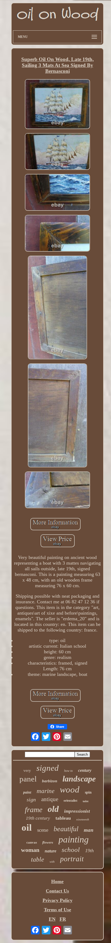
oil (27, 827)
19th (89, 850)
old (53, 809)
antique (49, 799)
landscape (79, 778)
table (37, 859)
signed (47, 768)
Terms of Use (57, 909)
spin (88, 792)
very (27, 770)
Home (57, 881)
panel (28, 779)
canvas (31, 842)
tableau (63, 818)
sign (31, 799)
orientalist (70, 800)
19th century (38, 818)
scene (42, 830)
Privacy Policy (57, 900)
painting (73, 839)
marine (45, 791)
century (84, 770)
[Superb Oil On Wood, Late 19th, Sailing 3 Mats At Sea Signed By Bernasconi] (57, 105)
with (52, 861)
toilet (85, 801)
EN (52, 919)
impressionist (77, 811)
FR (63, 919)
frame (33, 809)
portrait (72, 859)
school (71, 849)
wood (69, 789)
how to (68, 771)
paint (27, 792)
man (88, 830)
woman (30, 850)
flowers (47, 842)
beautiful (66, 829)
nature (50, 851)
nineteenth (82, 819)
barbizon (49, 781)
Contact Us (57, 891)
